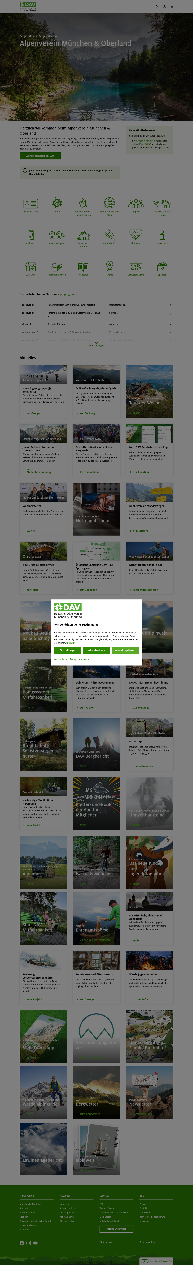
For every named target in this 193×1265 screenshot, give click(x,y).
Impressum (83, 659)
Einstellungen (68, 650)
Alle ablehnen (96, 650)
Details (70, 643)
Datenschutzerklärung (65, 659)
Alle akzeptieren (125, 650)
